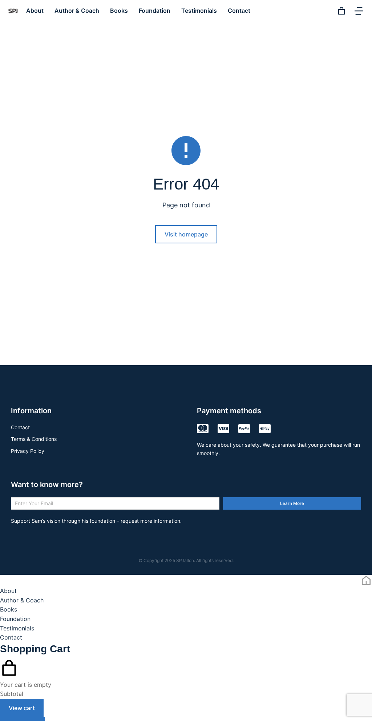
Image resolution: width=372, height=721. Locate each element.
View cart (22, 708)
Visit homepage (186, 234)
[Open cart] (341, 11)
